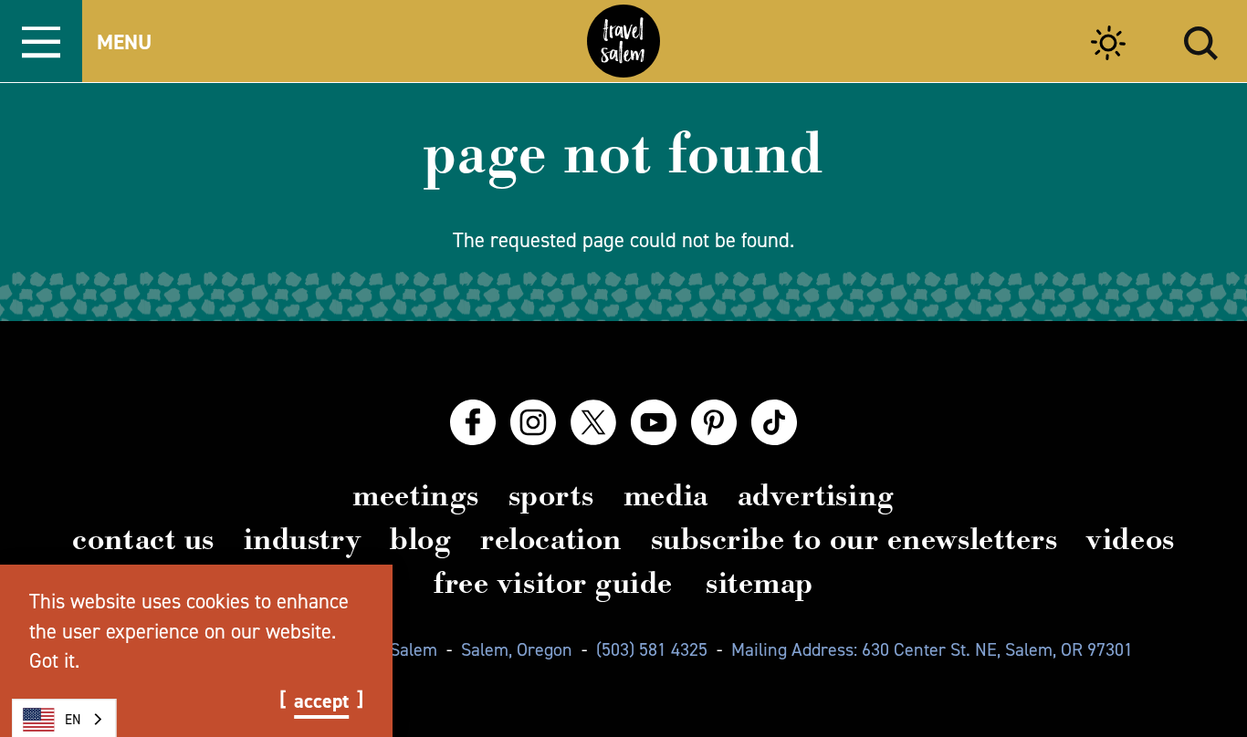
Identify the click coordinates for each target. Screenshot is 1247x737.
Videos (1130, 539)
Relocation (550, 539)
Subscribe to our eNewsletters (854, 539)
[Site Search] (1201, 40)
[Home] (623, 41)
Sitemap (759, 583)
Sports (551, 495)
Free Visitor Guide (553, 583)
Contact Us (143, 539)
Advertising (816, 495)
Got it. (54, 660)
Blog (420, 539)
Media (666, 495)
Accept (321, 701)
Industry (302, 539)
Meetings (415, 495)
